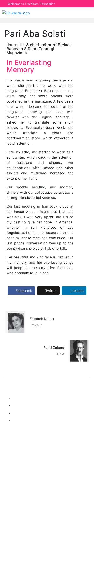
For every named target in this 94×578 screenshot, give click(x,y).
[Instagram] (74, 3)
